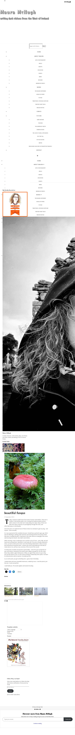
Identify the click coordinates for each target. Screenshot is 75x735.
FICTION (39, 116)
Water (40, 142)
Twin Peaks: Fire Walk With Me (40, 101)
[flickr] (65, 1)
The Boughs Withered (40, 91)
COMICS (39, 111)
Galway (5, 599)
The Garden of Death (40, 126)
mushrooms (9, 599)
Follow (10, 691)
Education (40, 70)
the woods (18, 599)
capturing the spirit (8, 595)
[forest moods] (26, 591)
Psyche (40, 97)
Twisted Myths (40, 107)
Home (39, 52)
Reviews (40, 80)
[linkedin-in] (68, 1)
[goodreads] (67, 1)
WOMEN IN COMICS (40, 83)
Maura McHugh (18, 12)
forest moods (22, 595)
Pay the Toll (40, 136)
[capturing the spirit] (11, 591)
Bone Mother (40, 119)
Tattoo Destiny (40, 139)
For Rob (40, 123)
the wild (14, 599)
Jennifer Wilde (40, 129)
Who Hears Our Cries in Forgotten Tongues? (40, 146)
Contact (39, 150)
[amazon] (66, 1)
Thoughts (22, 599)
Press (40, 63)
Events (40, 73)
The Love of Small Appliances (40, 133)
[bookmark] (40, 709)
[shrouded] (41, 591)
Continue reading (37, 723)
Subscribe (68, 719)
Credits (40, 66)
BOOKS (39, 87)
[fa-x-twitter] (39, 709)
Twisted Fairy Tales (40, 104)
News (40, 76)
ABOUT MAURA (39, 56)
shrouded (36, 595)
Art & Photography (40, 60)
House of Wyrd (40, 94)
